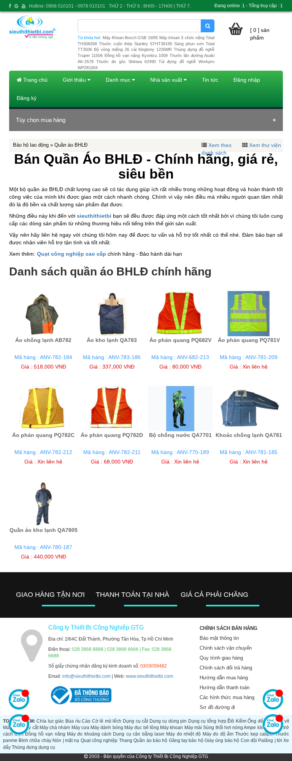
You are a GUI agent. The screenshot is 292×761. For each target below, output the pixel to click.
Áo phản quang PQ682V (180, 340)
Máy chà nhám (55, 727)
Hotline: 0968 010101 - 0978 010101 (67, 6)
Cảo (86, 721)
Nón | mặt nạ (65, 740)
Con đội (249, 740)
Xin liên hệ (255, 367)
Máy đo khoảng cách (89, 734)
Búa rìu (73, 721)
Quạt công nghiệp (99, 740)
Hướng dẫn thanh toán (224, 687)
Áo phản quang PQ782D (112, 435)
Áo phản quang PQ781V (249, 340)
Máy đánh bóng (106, 727)
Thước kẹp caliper (254, 734)
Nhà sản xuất (167, 80)
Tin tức (210, 80)
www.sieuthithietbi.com (149, 676)
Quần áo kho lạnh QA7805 (44, 530)
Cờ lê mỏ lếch (107, 721)
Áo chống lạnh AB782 (43, 340)
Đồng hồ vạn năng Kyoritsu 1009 (136, 55)
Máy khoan (171, 727)
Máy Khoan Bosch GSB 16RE (130, 37)
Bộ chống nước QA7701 (180, 435)
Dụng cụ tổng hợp (207, 721)
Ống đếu (257, 721)
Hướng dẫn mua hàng (224, 677)
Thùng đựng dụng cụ (33, 747)
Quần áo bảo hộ (150, 740)
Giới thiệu (75, 80)
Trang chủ (35, 80)
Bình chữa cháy (35, 740)
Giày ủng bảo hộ (222, 740)
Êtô (230, 721)
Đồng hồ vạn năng (45, 734)
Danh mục (119, 80)
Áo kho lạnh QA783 (112, 340)
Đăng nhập (246, 80)
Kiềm (241, 721)
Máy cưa (80, 727)
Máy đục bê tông (141, 727)
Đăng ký (26, 98)
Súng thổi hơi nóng (223, 727)
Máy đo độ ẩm (218, 734)
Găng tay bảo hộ (186, 740)
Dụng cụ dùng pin (168, 721)
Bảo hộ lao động (31, 145)
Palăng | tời (270, 740)
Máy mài (193, 727)
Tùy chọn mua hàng (40, 120)
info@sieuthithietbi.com (86, 676)
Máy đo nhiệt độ (183, 734)
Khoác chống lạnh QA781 (249, 435)
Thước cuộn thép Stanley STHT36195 (135, 43)
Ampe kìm (254, 727)
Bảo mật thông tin (219, 638)
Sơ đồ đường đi (217, 707)
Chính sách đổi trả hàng (226, 668)
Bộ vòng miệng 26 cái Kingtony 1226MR (133, 49)
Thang (125, 740)
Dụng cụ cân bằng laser (139, 734)
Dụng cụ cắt (135, 721)
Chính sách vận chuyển (226, 648)
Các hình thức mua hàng (227, 697)
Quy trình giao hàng (221, 658)
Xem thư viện (265, 145)
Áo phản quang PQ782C (43, 435)
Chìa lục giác (50, 721)
